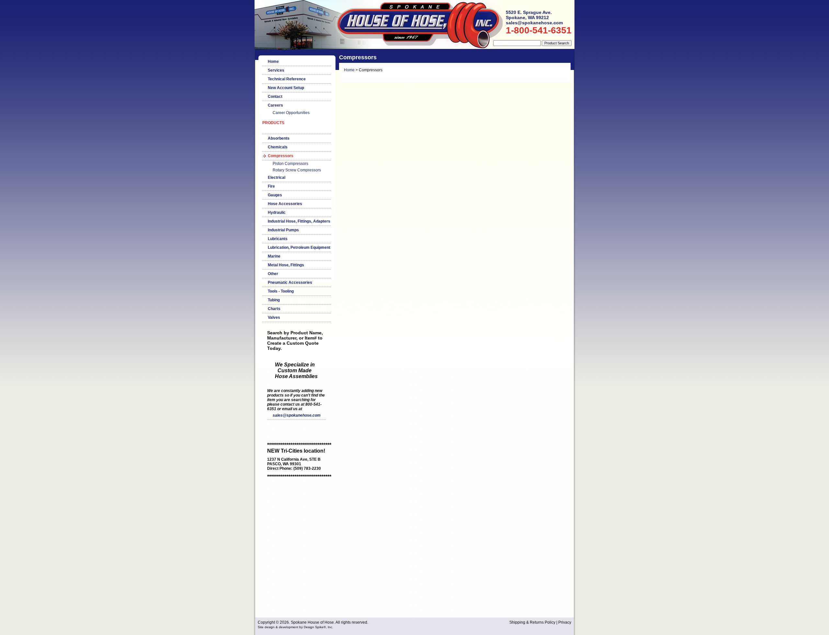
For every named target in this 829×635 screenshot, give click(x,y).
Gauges (275, 195)
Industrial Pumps (283, 230)
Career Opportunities (291, 112)
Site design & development (278, 627)
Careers (275, 105)
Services (276, 70)
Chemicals (278, 147)
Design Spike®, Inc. (318, 627)
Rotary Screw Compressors (297, 170)
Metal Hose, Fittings (286, 265)
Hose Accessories (285, 204)
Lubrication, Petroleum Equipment (299, 247)
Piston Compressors (290, 163)
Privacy (564, 622)
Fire (271, 186)
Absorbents (279, 138)
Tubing (274, 300)
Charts (274, 308)
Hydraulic (277, 212)
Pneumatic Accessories (290, 282)
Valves (274, 317)
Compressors (280, 156)
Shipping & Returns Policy (532, 622)
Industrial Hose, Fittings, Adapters (299, 221)
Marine (274, 256)
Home (273, 61)
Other (273, 273)
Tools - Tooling (281, 291)
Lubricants (278, 239)
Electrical (276, 177)
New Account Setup (286, 88)
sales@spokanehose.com (297, 415)
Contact (275, 96)
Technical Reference (287, 79)
